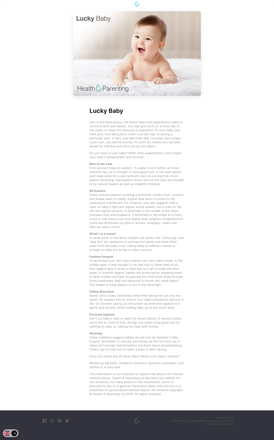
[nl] (14, 433)
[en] (7, 433)
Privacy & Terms (224, 417)
